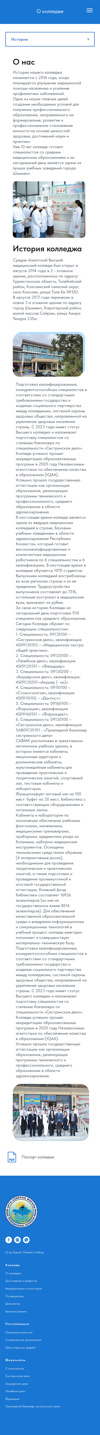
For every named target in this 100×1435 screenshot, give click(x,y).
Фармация (12, 1399)
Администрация (15, 1311)
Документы (12, 1303)
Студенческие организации (23, 1340)
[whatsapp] (26, 1240)
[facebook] (8, 1240)
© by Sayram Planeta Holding (24, 1252)
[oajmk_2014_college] (17, 1240)
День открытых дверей (20, 1347)
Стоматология (14, 1368)
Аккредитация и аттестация (23, 1288)
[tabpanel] (50, 598)
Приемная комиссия (18, 1332)
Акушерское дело (16, 1384)
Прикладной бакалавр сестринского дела (32, 1406)
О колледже (13, 1273)
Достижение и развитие (21, 1281)
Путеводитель (14, 1296)
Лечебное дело (15, 1391)
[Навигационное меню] (90, 10)
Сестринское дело (17, 1376)
